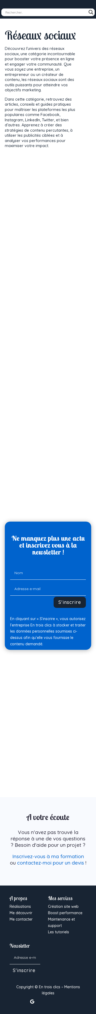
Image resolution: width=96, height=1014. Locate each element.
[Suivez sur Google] (32, 1001)
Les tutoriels (58, 932)
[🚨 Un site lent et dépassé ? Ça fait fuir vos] (53, 951)
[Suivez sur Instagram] (53, 1001)
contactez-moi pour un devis (50, 863)
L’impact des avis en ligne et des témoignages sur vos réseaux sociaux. (43, 372)
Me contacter (21, 919)
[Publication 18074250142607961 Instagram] (80, 965)
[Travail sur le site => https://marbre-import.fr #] (67, 965)
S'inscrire (69, 602)
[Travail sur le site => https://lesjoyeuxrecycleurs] (80, 951)
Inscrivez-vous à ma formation (48, 856)
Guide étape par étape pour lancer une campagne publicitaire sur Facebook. (46, 252)
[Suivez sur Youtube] (64, 1001)
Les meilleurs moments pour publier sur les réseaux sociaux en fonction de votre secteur (46, 759)
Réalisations (20, 906)
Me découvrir (21, 912)
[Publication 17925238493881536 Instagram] (53, 965)
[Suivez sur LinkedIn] (42, 1001)
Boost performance (65, 912)
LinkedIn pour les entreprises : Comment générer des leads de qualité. (42, 492)
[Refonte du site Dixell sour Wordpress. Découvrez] (67, 951)
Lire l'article (41, 269)
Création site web (63, 906)
